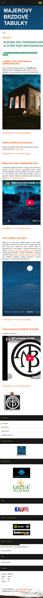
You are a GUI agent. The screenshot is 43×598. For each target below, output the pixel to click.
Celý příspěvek (7, 133)
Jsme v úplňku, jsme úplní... (15, 238)
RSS (18, 589)
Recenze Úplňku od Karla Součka (17, 142)
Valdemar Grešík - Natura (21, 255)
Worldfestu (34, 70)
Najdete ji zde (19, 149)
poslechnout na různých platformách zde (20, 251)
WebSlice (24, 589)
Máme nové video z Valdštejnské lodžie (20, 163)
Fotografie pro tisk (21, 455)
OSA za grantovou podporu (16, 178)
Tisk (29, 589)
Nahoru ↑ (22, 591)
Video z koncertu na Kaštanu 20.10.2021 (20, 329)
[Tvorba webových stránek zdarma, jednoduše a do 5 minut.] (15, 589)
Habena (33, 255)
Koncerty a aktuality (24, 133)
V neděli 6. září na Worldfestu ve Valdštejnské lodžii (17, 62)
